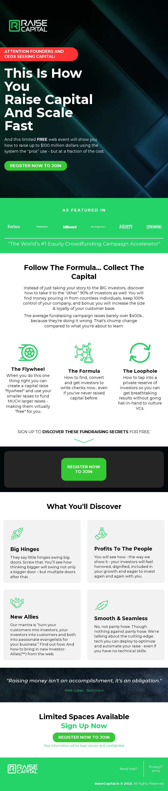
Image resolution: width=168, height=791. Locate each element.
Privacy (154, 767)
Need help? (128, 769)
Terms (157, 769)
